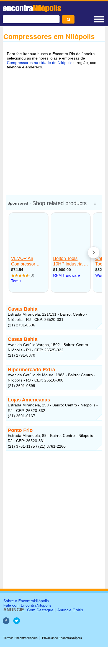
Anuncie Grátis (70, 610)
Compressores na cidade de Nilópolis (39, 62)
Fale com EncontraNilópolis (27, 605)
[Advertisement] (54, 131)
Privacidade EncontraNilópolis (62, 638)
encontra (32, 8)
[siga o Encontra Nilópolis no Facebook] (6, 622)
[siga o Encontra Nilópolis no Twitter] (16, 622)
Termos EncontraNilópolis (20, 638)
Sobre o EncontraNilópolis (26, 601)
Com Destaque (40, 610)
